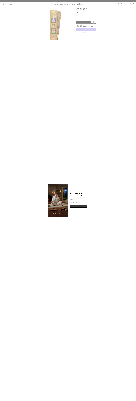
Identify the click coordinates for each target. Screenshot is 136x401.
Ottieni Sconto (78, 206)
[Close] (87, 185)
